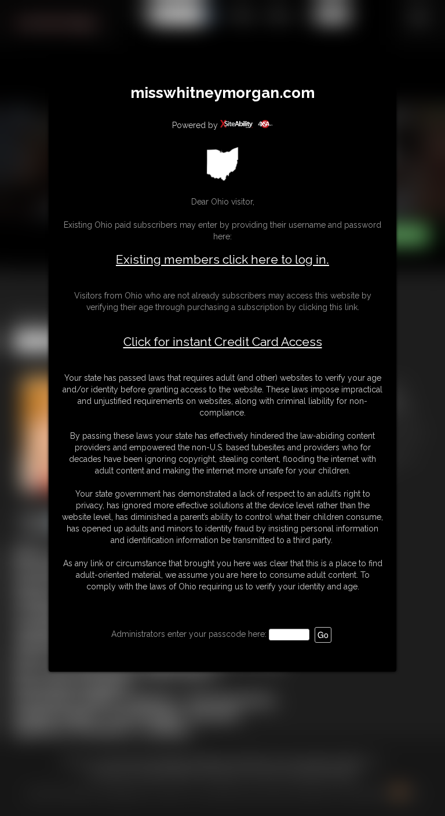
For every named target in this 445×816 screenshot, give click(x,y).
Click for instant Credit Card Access (222, 342)
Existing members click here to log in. (222, 259)
